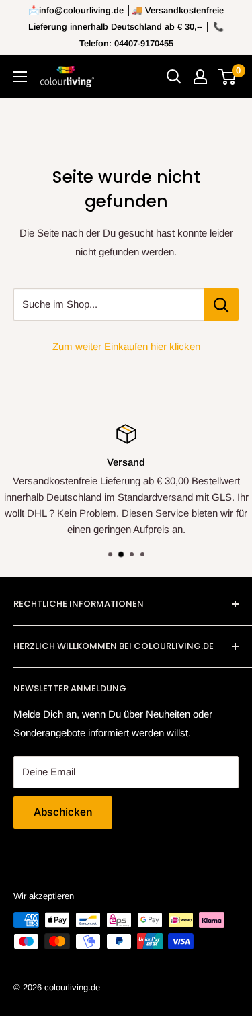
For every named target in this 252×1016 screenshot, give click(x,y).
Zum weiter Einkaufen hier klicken (126, 346)
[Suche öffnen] (174, 76)
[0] (227, 77)
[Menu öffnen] (20, 76)
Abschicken (63, 812)
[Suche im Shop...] (221, 304)
